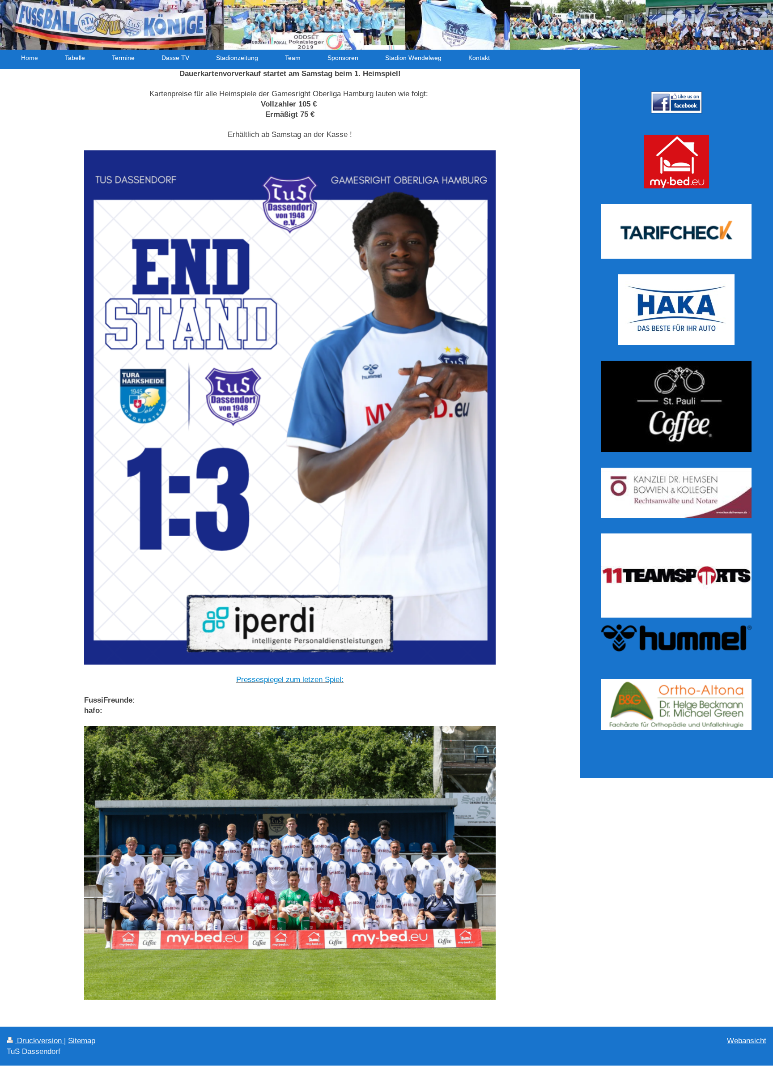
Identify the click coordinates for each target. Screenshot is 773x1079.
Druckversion (39, 1040)
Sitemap (81, 1040)
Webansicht (746, 1040)
